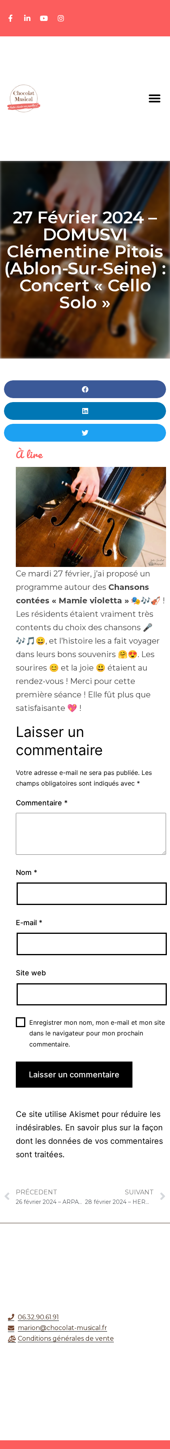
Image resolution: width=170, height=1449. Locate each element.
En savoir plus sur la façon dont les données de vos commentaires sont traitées (89, 1141)
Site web (31, 973)
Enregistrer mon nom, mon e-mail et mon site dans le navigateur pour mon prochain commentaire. (97, 1033)
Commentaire (42, 803)
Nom (26, 872)
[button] (154, 98)
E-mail (29, 922)
